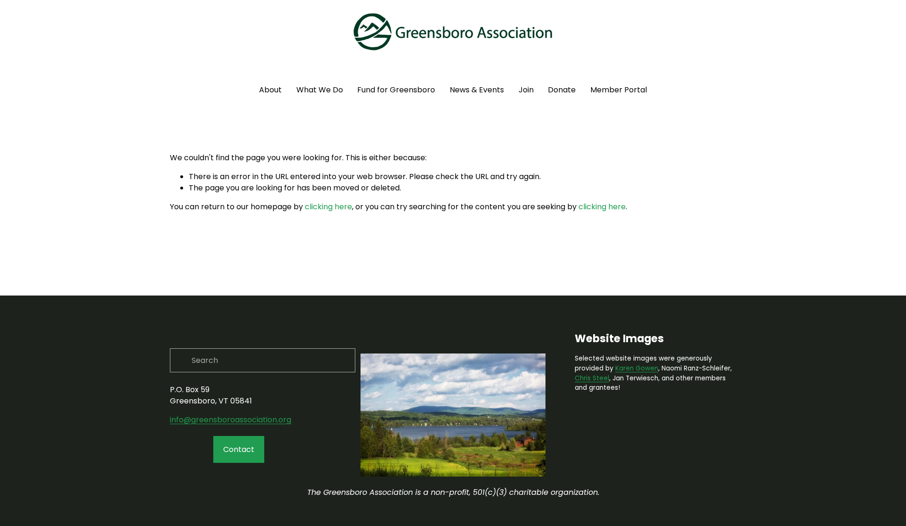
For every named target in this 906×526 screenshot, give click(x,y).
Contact (238, 449)
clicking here (328, 206)
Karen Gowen (636, 368)
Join (526, 89)
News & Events (477, 89)
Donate (562, 89)
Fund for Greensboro (396, 89)
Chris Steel (592, 378)
